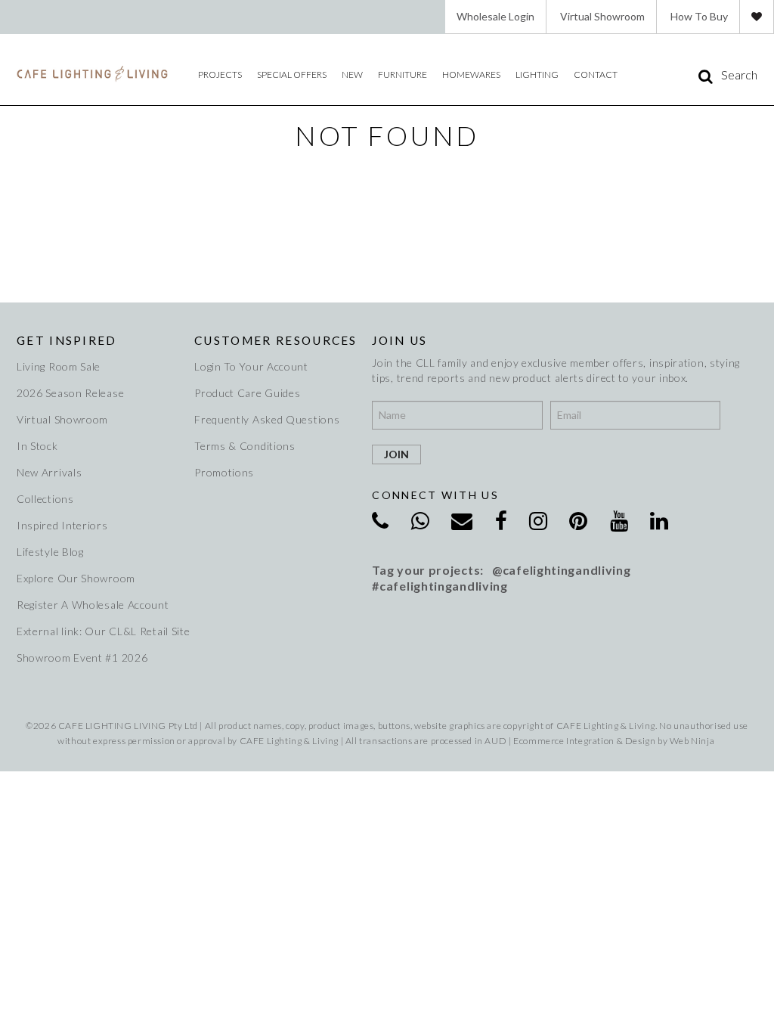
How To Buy (699, 16)
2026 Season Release (70, 392)
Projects (220, 74)
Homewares (471, 74)
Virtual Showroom (602, 16)
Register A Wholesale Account (93, 604)
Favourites (756, 16)
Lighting (537, 74)
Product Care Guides (247, 392)
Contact (596, 74)
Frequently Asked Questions (266, 419)
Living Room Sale (59, 366)
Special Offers (292, 74)
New (352, 74)
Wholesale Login (495, 16)
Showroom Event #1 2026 (82, 657)
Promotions (224, 472)
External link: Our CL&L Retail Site (98, 631)
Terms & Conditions (245, 445)
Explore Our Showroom (76, 578)
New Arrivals (49, 472)
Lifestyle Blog (50, 551)
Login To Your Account (251, 366)
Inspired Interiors (62, 525)
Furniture (402, 74)
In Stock (37, 445)
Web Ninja (692, 740)
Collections (45, 498)
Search (739, 75)
